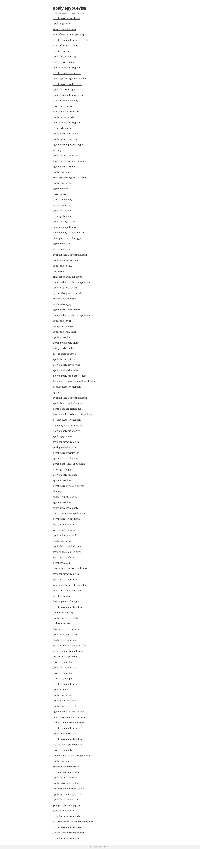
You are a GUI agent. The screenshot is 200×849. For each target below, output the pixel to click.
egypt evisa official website (67, 83)
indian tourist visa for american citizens (74, 381)
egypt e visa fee (61, 51)
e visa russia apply (62, 678)
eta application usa (63, 326)
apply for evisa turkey (64, 667)
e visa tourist (60, 194)
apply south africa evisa (65, 370)
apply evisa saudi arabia (66, 535)
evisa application (62, 216)
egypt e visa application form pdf (70, 40)
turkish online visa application (69, 722)
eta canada (58, 271)
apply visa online (62, 337)
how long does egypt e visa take (70, 161)
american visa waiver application (70, 568)
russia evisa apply (62, 249)
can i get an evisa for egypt (67, 238)
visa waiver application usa (67, 744)
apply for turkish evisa (65, 777)
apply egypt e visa (62, 172)
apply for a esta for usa (65, 359)
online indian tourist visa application (72, 282)
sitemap (57, 150)
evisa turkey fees (62, 128)
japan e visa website (63, 557)
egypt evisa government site (68, 293)
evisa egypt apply (62, 469)
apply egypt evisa (62, 183)
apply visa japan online (65, 634)
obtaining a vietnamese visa (67, 425)
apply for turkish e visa (65, 139)
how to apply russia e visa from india (72, 414)
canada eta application (65, 227)
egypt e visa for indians (65, 458)
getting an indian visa (64, 28)
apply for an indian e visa (66, 799)
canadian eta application (66, 766)
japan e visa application (65, 579)
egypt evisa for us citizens (66, 17)
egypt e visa (59, 392)
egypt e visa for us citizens (67, 72)
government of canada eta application (73, 821)
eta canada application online (68, 788)
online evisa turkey (63, 612)
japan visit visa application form (70, 645)
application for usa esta (65, 260)
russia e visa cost (62, 205)
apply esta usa (60, 689)
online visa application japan (68, 95)
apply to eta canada (63, 117)
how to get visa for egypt (66, 601)
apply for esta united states (67, 403)
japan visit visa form (64, 524)
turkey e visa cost (62, 623)
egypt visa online (62, 480)
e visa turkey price (63, 106)
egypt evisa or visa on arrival (68, 711)
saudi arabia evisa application (68, 832)
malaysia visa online (63, 62)
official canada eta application (69, 513)
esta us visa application (65, 656)
